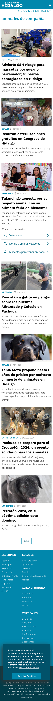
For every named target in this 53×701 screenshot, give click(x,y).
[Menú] (49, 4)
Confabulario (28, 634)
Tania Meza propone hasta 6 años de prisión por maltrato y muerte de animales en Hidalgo (26, 377)
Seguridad (6, 568)
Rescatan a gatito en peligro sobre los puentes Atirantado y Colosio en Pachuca (25, 304)
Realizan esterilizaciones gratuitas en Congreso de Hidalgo (23, 138)
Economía (6, 572)
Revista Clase (29, 626)
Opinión (5, 591)
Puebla (25, 572)
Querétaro (27, 564)
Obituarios (27, 638)
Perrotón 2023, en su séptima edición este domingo (19, 515)
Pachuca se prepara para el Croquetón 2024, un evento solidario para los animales (25, 447)
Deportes (6, 583)
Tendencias (7, 580)
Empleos (26, 597)
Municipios (7, 193)
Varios (25, 605)
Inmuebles (27, 593)
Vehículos (27, 601)
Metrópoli (7, 292)
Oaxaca (26, 568)
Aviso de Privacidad (29, 667)
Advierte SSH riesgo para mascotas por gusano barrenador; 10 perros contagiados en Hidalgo (22, 72)
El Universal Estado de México (34, 578)
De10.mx (26, 622)
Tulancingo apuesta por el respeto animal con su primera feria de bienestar (24, 203)
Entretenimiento (11, 438)
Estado (5, 60)
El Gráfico (27, 619)
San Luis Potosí (30, 560)
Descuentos (28, 642)
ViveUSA (26, 630)
